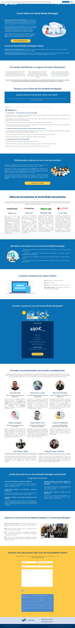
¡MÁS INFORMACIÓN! (20, 41)
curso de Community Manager (58, 74)
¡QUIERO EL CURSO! (37, 183)
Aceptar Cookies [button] (66, 1)
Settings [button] (71, 1)
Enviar (23, 590)
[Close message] (69, 92)
